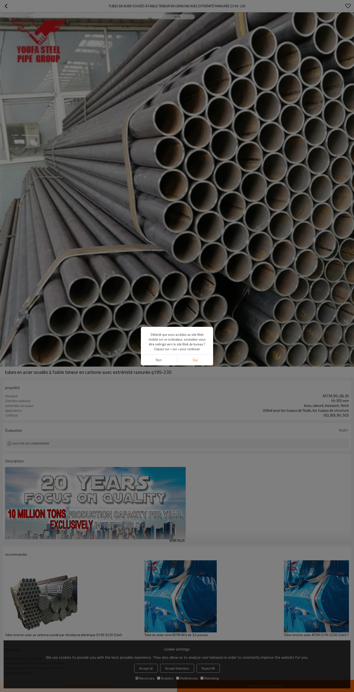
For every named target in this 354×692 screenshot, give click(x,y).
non (159, 360)
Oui (195, 360)
